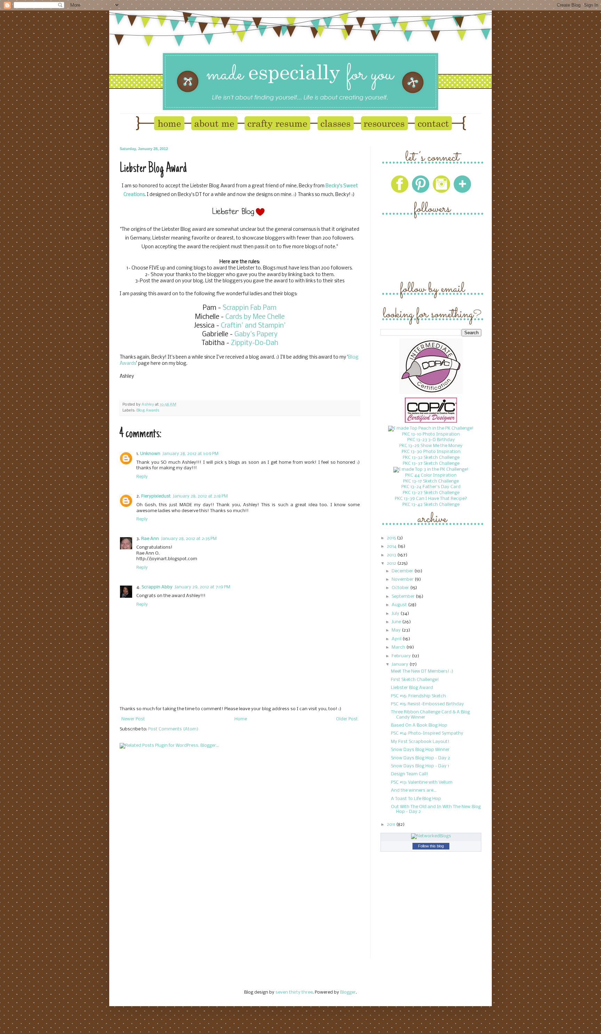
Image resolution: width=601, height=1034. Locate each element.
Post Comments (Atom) (173, 729)
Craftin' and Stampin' (253, 325)
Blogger (348, 992)
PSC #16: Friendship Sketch (418, 696)
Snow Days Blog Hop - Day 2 (420, 758)
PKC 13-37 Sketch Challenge (431, 463)
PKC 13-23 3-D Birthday (431, 440)
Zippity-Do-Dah (253, 343)
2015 (392, 538)
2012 (392, 563)
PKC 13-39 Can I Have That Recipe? (431, 498)
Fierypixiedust (156, 496)
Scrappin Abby (157, 587)
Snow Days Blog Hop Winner (420, 749)
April (397, 639)
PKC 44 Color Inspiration (431, 475)
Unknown (150, 454)
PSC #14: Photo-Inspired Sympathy (427, 733)
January (400, 664)
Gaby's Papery (256, 334)
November (403, 579)
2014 (392, 546)
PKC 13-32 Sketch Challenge (431, 457)
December (403, 571)
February (402, 656)
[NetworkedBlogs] (431, 836)
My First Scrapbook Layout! (420, 741)
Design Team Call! (409, 774)
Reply (142, 477)
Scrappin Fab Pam (250, 308)
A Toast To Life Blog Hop (416, 799)
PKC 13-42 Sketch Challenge (430, 504)
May (397, 630)
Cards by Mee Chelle (255, 317)
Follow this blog (431, 846)
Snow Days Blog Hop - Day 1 (420, 766)
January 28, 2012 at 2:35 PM (189, 538)
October (401, 588)
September (404, 596)
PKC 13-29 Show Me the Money (431, 446)
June (397, 622)
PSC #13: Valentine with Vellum (421, 782)
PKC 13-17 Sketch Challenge (431, 481)
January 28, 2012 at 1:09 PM (190, 454)
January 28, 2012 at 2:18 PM (200, 496)
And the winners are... (413, 790)
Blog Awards (147, 410)
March (399, 647)
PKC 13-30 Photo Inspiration (431, 451)
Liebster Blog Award (412, 688)
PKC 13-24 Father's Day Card (430, 487)
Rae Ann (150, 538)
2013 (392, 555)
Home (240, 719)
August (400, 605)
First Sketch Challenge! (415, 679)
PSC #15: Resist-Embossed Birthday (427, 704)
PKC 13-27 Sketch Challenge (431, 493)
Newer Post (133, 719)
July (396, 613)
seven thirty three (294, 992)
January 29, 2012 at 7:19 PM (202, 587)
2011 (391, 824)
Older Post (347, 719)
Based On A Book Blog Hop (419, 725)
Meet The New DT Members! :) (422, 671)
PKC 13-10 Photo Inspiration (431, 434)
